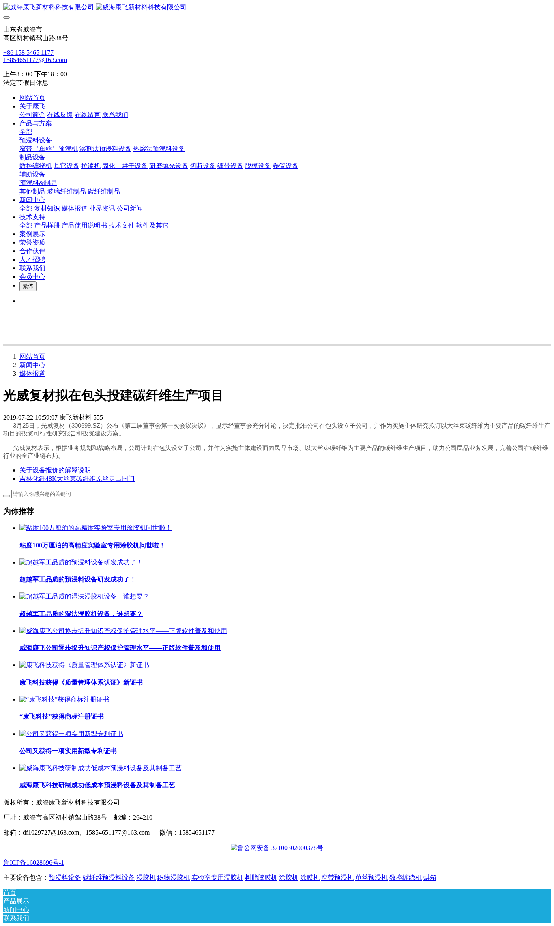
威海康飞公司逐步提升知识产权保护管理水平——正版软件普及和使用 (120, 647)
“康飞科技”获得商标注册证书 (61, 716)
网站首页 (32, 97)
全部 (25, 131)
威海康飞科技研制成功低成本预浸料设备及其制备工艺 (97, 785)
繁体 (28, 286)
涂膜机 (310, 877)
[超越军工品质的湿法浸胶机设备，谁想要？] (84, 596)
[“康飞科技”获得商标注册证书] (64, 699)
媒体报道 (32, 373)
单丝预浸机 (371, 877)
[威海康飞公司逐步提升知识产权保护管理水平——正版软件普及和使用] (123, 630)
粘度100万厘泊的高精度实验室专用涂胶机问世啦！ (92, 545)
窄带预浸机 (337, 877)
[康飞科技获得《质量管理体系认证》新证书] (84, 664)
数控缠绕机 (405, 877)
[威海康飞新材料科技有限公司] (277, 7)
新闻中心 (32, 365)
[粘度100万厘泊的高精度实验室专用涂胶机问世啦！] (95, 527)
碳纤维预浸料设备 (109, 877)
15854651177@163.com (35, 59)
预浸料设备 (65, 877)
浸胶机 (146, 877)
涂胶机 (288, 877)
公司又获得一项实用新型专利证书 (68, 750)
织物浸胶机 (173, 877)
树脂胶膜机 (261, 877)
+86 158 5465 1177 (28, 52)
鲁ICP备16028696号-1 (33, 862)
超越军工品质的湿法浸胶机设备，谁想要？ (81, 613)
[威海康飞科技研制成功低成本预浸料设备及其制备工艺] (100, 767)
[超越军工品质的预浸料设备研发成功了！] (81, 562)
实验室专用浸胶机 (217, 877)
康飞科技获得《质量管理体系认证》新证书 (81, 682)
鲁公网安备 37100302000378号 (280, 847)
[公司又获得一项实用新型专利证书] (71, 733)
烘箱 (429, 877)
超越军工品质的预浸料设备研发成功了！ (77, 579)
